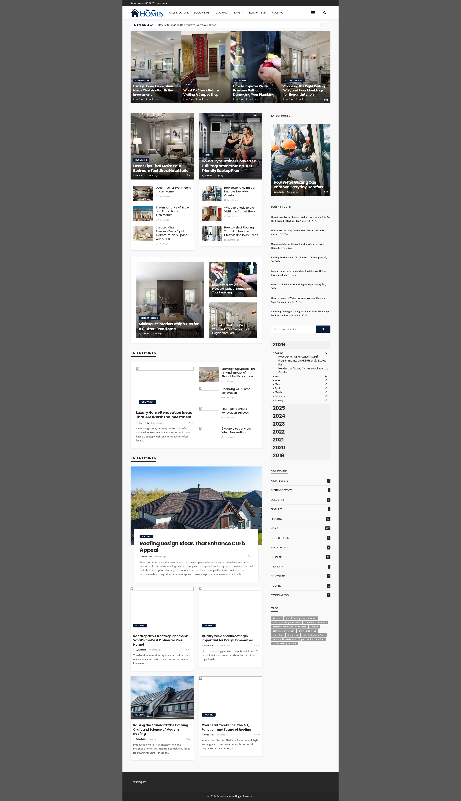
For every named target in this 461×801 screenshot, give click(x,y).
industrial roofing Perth (314, 635)
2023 (279, 423)
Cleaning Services (281, 490)
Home (237, 12)
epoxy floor (278, 635)
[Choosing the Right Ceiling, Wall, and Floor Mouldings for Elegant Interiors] (306, 67)
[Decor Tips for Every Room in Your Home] (143, 193)
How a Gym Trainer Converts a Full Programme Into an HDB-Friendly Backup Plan (229, 166)
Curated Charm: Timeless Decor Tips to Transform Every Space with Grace (171, 233)
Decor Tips (201, 12)
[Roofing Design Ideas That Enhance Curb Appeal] (196, 505)
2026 (279, 344)
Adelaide (277, 618)
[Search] (324, 12)
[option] (238, 25)
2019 (278, 455)
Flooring (221, 12)
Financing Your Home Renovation (235, 391)
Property (277, 566)
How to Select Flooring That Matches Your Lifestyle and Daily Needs (241, 231)
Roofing (277, 12)
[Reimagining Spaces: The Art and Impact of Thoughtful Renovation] (209, 374)
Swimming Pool (280, 595)
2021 (278, 439)
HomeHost (293, 635)
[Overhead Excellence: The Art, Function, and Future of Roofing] (230, 698)
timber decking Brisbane (284, 643)
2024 (279, 415)
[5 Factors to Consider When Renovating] (209, 434)
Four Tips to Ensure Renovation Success (235, 410)
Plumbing (240, 80)
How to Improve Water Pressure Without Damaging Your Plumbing (253, 90)
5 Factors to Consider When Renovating (236, 430)
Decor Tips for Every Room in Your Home (173, 189)
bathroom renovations (315, 622)
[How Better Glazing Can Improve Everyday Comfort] (211, 193)
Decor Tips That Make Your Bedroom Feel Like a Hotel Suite (160, 168)
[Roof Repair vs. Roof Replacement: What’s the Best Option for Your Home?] (162, 608)
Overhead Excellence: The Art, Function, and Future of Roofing (226, 727)
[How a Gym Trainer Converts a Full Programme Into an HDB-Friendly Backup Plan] (230, 146)
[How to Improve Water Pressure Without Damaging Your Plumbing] (255, 67)
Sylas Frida (138, 99)
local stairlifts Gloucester (285, 639)
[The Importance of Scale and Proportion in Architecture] (143, 213)
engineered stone (307, 630)
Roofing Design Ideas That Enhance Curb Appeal (192, 546)
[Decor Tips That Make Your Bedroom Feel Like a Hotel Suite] (162, 146)
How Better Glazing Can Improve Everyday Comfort (187, 24)
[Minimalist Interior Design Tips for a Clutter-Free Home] (170, 300)
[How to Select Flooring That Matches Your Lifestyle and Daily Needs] (211, 233)
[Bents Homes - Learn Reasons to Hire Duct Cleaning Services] (148, 12)
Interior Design (294, 80)
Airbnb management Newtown (301, 618)
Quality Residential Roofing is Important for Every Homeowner (227, 638)
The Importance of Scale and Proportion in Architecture (172, 211)
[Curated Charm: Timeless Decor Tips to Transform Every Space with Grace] (143, 233)
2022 (279, 431)
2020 (279, 447)
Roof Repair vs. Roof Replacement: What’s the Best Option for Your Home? (160, 640)
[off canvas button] (313, 12)
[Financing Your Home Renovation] (209, 394)
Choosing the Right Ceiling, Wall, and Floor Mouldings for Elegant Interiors (304, 90)
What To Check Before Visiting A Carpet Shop (201, 92)
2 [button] (327, 100)
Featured (277, 509)
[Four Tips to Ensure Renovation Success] (209, 414)
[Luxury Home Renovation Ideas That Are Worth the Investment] (156, 67)
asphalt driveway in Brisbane (286, 622)
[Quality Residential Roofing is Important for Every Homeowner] (230, 608)
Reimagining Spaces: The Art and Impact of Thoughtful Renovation (238, 372)
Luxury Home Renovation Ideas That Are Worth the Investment (153, 90)
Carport (314, 626)
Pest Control (279, 547)
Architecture (179, 12)
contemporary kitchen (283, 630)
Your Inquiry (163, 3)
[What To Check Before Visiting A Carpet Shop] (206, 67)
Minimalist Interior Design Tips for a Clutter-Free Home (169, 326)
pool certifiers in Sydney (313, 639)
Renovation (257, 12)
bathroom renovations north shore (289, 626)
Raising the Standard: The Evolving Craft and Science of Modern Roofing (160, 729)
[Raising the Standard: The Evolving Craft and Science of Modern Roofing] (162, 698)
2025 (279, 408)
